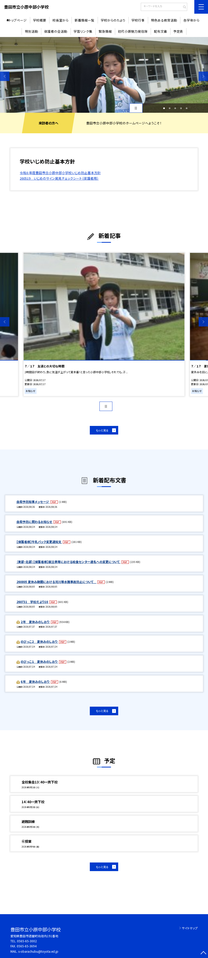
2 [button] (169, 108)
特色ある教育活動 (164, 20)
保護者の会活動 (55, 31)
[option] (104, 75)
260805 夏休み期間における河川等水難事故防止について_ (56, 581)
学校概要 (39, 20)
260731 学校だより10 (32, 601)
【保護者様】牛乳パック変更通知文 (39, 541)
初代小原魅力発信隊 (133, 31)
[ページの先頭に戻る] (203, 953)
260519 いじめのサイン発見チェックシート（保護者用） (59, 178)
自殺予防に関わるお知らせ (34, 521)
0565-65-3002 (27, 941)
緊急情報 (105, 31)
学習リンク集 (83, 31)
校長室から (60, 20)
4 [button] (181, 108)
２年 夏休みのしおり (35, 621)
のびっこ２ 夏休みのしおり (39, 641)
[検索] (182, 7)
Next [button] (203, 76)
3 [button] (175, 108)
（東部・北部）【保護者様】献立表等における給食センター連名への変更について (68, 561)
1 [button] (164, 108)
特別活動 (31, 31)
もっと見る (102, 430)
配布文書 (160, 31)
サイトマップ (190, 928)
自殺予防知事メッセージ (33, 501)
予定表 (178, 31)
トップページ (18, 20)
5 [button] (186, 108)
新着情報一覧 (84, 20)
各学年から (191, 20)
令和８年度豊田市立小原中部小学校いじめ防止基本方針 (60, 172)
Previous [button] (4, 76)
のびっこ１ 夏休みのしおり (39, 661)
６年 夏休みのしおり (35, 681)
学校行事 (138, 20)
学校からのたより (113, 20)
